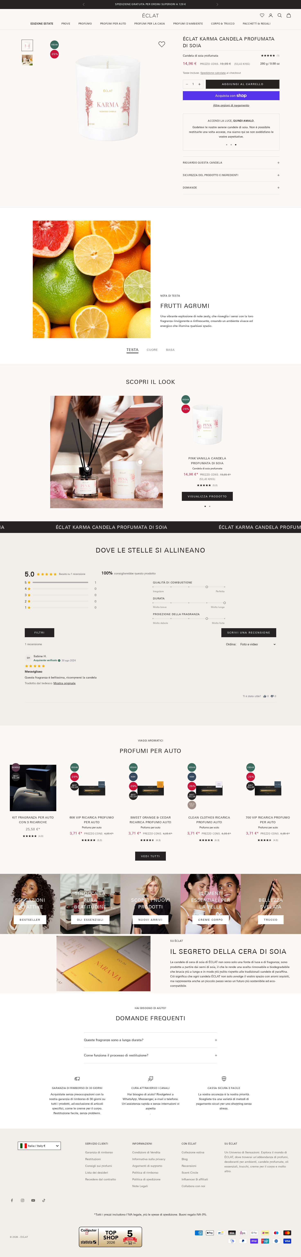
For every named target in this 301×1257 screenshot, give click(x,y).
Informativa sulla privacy (148, 1159)
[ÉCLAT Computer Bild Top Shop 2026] (110, 1237)
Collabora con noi (193, 1186)
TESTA (133, 350)
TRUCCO (271, 919)
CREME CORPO (210, 919)
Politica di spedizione (146, 1179)
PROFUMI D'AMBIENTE (188, 23)
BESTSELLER (30, 919)
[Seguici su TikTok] (44, 1200)
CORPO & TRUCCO (223, 23)
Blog (185, 1159)
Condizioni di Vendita (146, 1152)
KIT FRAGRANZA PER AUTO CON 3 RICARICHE (33, 820)
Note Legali (140, 1186)
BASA (170, 349)
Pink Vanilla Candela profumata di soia (207, 461)
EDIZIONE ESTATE (42, 23)
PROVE (65, 23)
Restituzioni (93, 1159)
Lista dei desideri (96, 1172)
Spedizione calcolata (213, 72)
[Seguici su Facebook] (12, 1200)
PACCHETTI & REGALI (256, 23)
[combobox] (39, 1146)
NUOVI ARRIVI (150, 919)
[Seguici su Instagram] (22, 1200)
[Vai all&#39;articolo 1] (27, 45)
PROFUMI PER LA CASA (149, 23)
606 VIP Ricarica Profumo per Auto (92, 820)
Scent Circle (190, 1172)
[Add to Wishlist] (161, 44)
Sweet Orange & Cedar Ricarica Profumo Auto (150, 820)
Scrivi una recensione (248, 632)
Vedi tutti (150, 856)
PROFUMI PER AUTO (113, 23)
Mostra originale (64, 683)
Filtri (39, 632)
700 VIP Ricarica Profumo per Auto (268, 820)
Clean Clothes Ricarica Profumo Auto (209, 820)
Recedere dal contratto (100, 1179)
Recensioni (189, 1165)
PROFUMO (85, 23)
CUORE (152, 349)
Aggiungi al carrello (243, 84)
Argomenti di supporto (147, 1165)
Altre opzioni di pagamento (231, 105)
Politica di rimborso (145, 1172)
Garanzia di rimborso (99, 1152)
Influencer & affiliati (195, 1179)
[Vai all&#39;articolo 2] (27, 60)
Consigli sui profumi (98, 1165)
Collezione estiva (193, 1152)
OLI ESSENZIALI (90, 919)
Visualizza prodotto (207, 496)
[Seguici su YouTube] (33, 1200)
